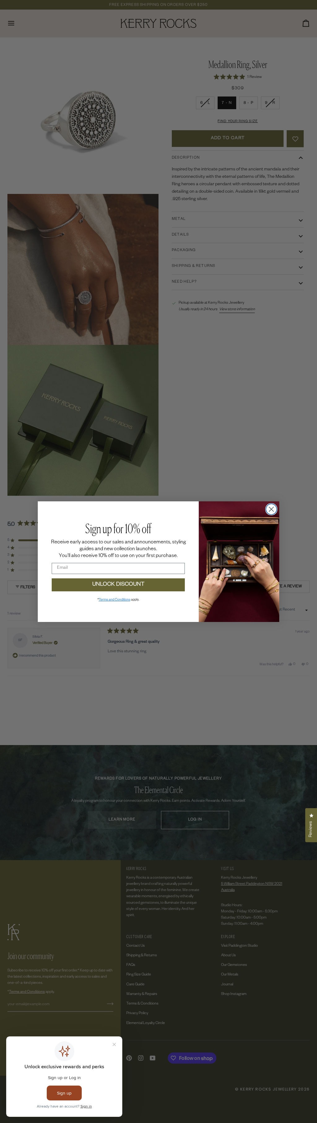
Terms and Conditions (114, 600)
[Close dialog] (271, 509)
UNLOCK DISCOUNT (118, 585)
